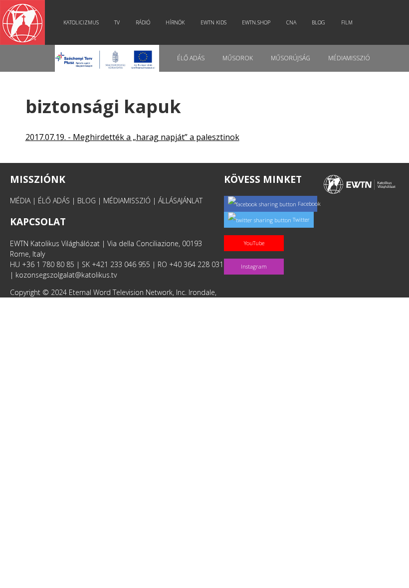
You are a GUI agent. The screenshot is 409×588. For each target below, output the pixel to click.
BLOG (86, 200)
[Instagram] (256, 256)
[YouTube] (256, 232)
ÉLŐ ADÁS (54, 200)
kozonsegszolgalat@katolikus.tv (66, 275)
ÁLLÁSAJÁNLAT (180, 200)
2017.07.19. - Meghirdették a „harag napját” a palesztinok (132, 137)
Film (347, 22)
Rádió (143, 22)
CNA (291, 22)
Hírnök (175, 22)
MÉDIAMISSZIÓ (127, 200)
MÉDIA (20, 200)
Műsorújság (290, 58)
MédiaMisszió (349, 58)
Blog (318, 22)
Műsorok (237, 58)
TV (117, 22)
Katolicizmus (81, 22)
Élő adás (190, 58)
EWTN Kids (213, 22)
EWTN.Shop (256, 22)
